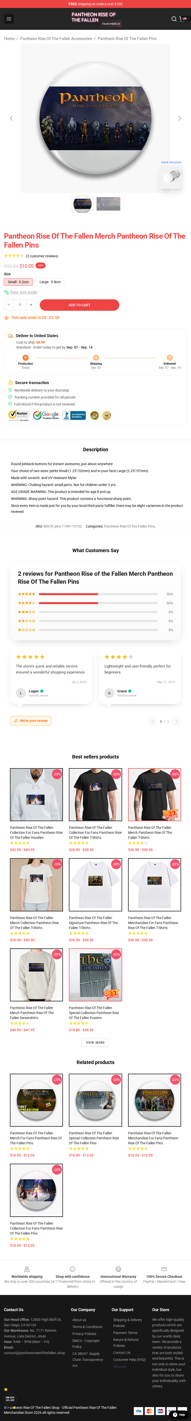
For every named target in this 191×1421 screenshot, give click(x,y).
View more (95, 1042)
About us (79, 1320)
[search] (174, 19)
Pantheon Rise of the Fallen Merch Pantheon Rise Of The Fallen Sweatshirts (32, 1013)
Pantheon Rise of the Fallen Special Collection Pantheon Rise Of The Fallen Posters (94, 1013)
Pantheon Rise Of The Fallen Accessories (56, 38)
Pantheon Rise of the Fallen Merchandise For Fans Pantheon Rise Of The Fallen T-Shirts (153, 923)
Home (9, 38)
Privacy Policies (84, 1334)
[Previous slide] (11, 118)
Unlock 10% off (10, 1399)
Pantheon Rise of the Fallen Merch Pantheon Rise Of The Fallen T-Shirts (150, 833)
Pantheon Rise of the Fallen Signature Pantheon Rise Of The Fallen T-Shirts (93, 923)
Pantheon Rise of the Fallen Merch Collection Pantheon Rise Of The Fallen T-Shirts (34, 923)
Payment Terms (125, 1333)
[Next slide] (179, 118)
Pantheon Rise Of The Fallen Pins (127, 38)
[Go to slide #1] (83, 204)
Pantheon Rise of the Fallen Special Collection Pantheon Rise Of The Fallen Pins (94, 1138)
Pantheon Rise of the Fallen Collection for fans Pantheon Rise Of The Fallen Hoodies (36, 833)
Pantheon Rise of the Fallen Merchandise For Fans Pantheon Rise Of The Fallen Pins (153, 1138)
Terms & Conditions (87, 1327)
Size (7, 274)
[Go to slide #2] (108, 204)
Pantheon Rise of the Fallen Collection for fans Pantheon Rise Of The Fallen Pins (36, 1228)
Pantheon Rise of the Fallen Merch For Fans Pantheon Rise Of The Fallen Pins (36, 1138)
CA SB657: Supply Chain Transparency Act (87, 1360)
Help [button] (182, 1415)
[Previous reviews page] (152, 721)
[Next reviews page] (176, 721)
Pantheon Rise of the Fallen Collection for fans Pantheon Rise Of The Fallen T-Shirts (95, 833)
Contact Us (121, 1353)
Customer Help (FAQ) (129, 1360)
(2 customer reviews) (42, 256)
